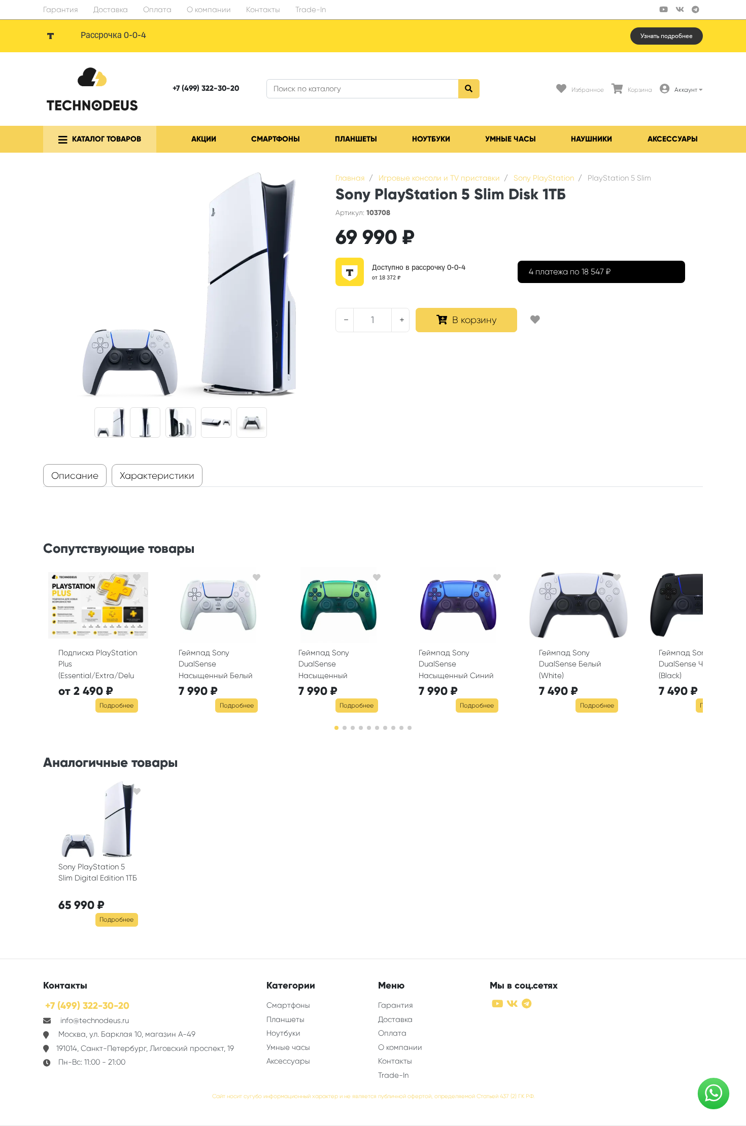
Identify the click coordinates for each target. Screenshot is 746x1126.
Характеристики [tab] (157, 475)
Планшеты (356, 139)
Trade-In (310, 9)
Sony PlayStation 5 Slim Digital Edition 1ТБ (97, 872)
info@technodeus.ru (94, 1020)
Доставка (110, 9)
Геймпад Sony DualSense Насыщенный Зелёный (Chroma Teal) (330, 665)
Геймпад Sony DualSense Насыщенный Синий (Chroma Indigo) (456, 665)
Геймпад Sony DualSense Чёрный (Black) (693, 664)
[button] (336, 728)
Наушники (591, 139)
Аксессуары (673, 139)
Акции (203, 139)
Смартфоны (275, 139)
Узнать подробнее (666, 36)
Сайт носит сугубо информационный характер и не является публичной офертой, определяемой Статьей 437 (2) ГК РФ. (373, 1096)
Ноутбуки (431, 139)
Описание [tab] (74, 475)
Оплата (157, 9)
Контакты (263, 9)
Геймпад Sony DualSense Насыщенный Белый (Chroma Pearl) (216, 665)
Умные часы (510, 139)
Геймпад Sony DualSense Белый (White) (570, 664)
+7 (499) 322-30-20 (206, 88)
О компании (209, 9)
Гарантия (60, 9)
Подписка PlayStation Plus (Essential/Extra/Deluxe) (97, 665)
